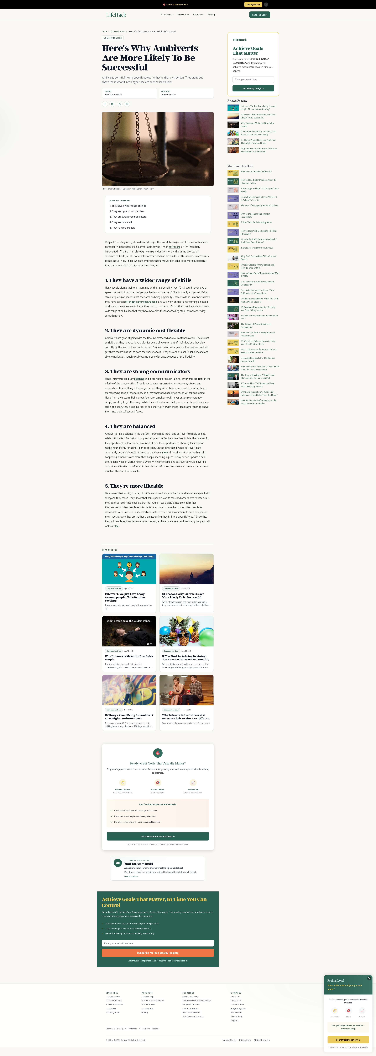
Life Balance (111, 1008)
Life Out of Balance (190, 1008)
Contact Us (236, 1000)
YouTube (146, 1028)
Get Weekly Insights (253, 88)
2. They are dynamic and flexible (127, 211)
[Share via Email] (127, 104)
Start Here (166, 14)
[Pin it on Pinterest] (112, 104)
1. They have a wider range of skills (128, 205)
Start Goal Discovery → (348, 1039)
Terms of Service (229, 1040)
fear (165, 452)
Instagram (121, 1028)
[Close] (266, 4)
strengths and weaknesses (141, 301)
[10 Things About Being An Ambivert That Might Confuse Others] (129, 690)
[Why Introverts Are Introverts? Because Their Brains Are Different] (187, 690)
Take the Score (260, 14)
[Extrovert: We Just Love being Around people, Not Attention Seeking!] (129, 569)
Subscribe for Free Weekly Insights (158, 952)
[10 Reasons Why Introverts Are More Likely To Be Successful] (187, 569)
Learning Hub (147, 1008)
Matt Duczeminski (113, 94)
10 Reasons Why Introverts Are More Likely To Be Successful (183, 595)
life (117, 526)
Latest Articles (237, 1004)
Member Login (237, 1016)
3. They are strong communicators (128, 216)
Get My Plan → (253, 4)
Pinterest (133, 1028)
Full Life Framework (114, 1004)
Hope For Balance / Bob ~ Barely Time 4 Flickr (133, 188)
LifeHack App (147, 996)
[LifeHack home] (116, 14)
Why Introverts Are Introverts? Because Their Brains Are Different (186, 716)
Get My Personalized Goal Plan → (158, 836)
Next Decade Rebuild (191, 1012)
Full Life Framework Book (153, 1000)
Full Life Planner (149, 1004)
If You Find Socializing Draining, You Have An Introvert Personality (185, 658)
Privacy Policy (245, 1040)
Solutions (197, 14)
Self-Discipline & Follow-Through (196, 1000)
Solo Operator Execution (193, 1016)
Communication (117, 31)
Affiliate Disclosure (262, 1040)
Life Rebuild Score (113, 1000)
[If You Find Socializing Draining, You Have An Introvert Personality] (187, 631)
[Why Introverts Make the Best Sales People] (129, 631)
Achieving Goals (113, 1012)
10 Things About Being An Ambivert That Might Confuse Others (129, 716)
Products (182, 14)
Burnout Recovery (190, 996)
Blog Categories (238, 1008)
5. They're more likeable (122, 227)
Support (234, 1020)
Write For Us (236, 1012)
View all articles (131, 876)
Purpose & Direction (191, 1004)
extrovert (174, 246)
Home (104, 31)
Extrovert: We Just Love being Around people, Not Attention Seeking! (125, 597)
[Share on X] (120, 104)
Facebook (110, 1028)
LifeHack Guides (113, 996)
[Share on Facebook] (105, 104)
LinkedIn (155, 1028)
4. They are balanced (121, 222)
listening (139, 378)
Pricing (211, 14)
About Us (235, 996)
